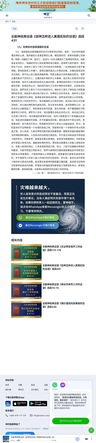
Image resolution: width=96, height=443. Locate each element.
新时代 (21, 389)
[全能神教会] (48, 15)
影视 (33, 385)
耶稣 (39, 89)
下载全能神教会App (14, 397)
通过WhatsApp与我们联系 (71, 421)
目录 (14, 28)
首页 (7, 21)
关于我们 (35, 389)
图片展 (8, 389)
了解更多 (45, 429)
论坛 (46, 389)
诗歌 (46, 385)
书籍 (20, 385)
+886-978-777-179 (17, 415)
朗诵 (13, 21)
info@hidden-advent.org (44, 415)
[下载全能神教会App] (8, 403)
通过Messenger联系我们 (20, 434)
